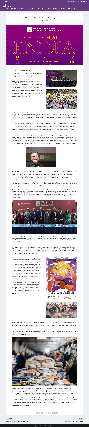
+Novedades (63, 8)
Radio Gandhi (72, 8)
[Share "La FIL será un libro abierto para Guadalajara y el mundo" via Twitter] (39, 413)
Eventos (42, 20)
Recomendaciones (41, 8)
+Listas (27, 8)
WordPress (52, 425)
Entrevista (5, 8)
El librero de (21, 8)
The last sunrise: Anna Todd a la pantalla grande (18, 1)
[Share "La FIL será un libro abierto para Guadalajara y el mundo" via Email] (42, 413)
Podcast (49, 8)
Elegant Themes (42, 425)
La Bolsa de (13, 8)
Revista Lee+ (56, 8)
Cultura (32, 8)
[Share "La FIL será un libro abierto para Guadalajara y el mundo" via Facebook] (37, 413)
